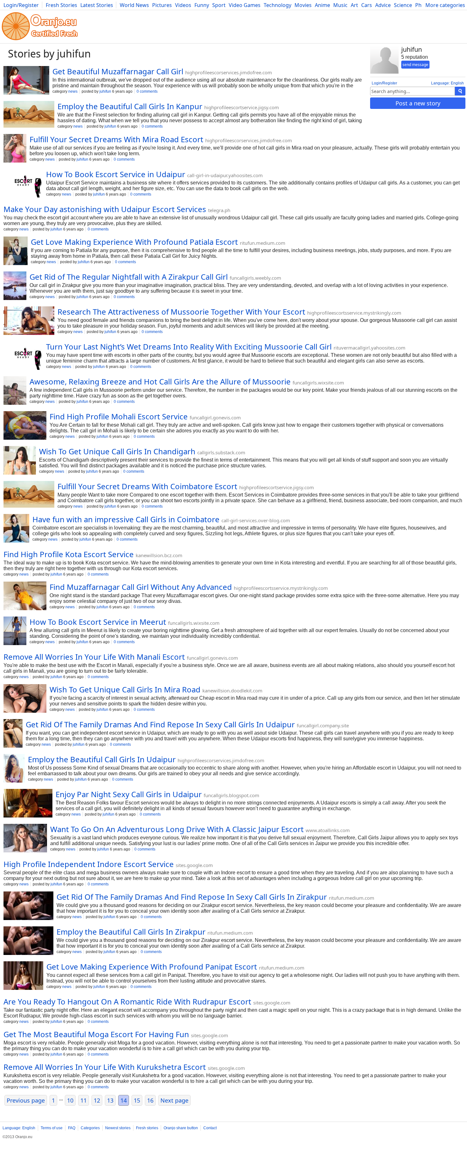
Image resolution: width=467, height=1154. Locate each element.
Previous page (26, 1100)
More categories (445, 5)
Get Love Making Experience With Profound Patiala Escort (134, 242)
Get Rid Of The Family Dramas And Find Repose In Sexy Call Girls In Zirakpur (192, 896)
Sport (219, 5)
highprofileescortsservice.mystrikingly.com (354, 313)
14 (123, 1100)
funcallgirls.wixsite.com (318, 382)
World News (134, 5)
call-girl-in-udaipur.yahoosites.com (225, 175)
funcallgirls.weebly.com (255, 278)
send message (415, 64)
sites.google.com (194, 865)
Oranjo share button (181, 1128)
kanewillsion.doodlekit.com (232, 690)
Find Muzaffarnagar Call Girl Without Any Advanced (141, 587)
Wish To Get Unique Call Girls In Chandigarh (117, 451)
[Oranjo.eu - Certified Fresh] (40, 40)
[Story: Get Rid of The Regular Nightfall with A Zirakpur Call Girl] (14, 286)
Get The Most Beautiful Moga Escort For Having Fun (96, 1034)
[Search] (460, 91)
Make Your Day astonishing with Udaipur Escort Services (104, 209)
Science (403, 5)
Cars (366, 5)
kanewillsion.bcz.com (159, 555)
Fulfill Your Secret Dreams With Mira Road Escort (116, 139)
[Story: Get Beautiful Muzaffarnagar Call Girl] (26, 81)
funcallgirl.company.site (323, 725)
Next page (174, 1100)
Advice (383, 5)
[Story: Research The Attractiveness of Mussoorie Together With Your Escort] (28, 321)
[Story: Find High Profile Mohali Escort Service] (24, 426)
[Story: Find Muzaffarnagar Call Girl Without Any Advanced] (24, 596)
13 (110, 1100)
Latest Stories (96, 5)
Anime (322, 5)
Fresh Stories (61, 5)
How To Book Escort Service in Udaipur (115, 174)
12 (97, 1100)
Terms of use (52, 1128)
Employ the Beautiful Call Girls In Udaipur (102, 759)
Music (340, 5)
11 (83, 1100)
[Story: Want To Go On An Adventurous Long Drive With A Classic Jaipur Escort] (25, 839)
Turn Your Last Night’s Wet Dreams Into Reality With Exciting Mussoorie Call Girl (189, 346)
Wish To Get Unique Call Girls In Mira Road (125, 689)
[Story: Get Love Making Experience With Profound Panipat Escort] (23, 976)
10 (70, 1100)
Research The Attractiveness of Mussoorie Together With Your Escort (181, 311)
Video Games (245, 5)
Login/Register (21, 5)
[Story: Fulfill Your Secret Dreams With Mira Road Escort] (14, 149)
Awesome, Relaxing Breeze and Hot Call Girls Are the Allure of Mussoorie (160, 381)
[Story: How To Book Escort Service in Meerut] (14, 631)
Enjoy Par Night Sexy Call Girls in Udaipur (129, 794)
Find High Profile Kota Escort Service (68, 554)
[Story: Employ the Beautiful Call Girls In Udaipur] (14, 769)
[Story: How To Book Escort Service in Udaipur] (23, 184)
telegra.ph (219, 210)
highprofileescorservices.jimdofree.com (228, 72)
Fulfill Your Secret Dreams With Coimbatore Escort (147, 486)
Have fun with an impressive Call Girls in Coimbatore (126, 519)
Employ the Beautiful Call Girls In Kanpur (130, 106)
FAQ (71, 1128)
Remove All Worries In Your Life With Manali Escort (94, 656)
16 (150, 1100)
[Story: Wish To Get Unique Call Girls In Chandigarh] (19, 461)
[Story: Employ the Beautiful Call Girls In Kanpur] (28, 115)
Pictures (162, 5)
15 (137, 1100)
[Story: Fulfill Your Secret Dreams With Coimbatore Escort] (28, 495)
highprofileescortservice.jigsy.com (241, 107)
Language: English (447, 83)
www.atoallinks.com (328, 830)
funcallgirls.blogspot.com (231, 795)
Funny (201, 5)
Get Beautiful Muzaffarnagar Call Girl (117, 71)
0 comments (147, 91)
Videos (183, 5)
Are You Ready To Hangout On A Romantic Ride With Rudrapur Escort (127, 1001)
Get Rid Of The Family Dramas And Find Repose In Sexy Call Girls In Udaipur (160, 724)
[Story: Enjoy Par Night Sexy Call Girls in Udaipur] (27, 804)
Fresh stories (147, 1128)
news (73, 91)
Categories (90, 1128)
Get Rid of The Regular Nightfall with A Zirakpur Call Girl (129, 276)
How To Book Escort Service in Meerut (98, 622)
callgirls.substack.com (221, 452)
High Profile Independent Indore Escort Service (88, 864)
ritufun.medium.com (262, 243)
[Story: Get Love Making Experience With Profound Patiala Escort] (15, 251)
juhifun (105, 91)
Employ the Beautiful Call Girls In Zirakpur (131, 931)
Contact (210, 1128)
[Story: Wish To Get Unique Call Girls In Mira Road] (24, 699)
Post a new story (418, 103)
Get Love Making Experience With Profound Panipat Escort (151, 966)
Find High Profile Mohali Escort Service (119, 416)
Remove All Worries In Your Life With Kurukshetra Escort (104, 1067)
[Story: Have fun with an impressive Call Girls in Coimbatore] (16, 529)
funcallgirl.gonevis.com (215, 417)
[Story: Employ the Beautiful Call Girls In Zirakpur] (28, 941)
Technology (277, 5)
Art (354, 5)
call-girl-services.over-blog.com (255, 520)
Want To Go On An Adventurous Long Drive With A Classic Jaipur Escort (177, 829)
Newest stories (118, 1128)
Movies (303, 5)
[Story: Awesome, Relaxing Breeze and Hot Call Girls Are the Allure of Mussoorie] (14, 391)
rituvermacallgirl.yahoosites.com (369, 347)
